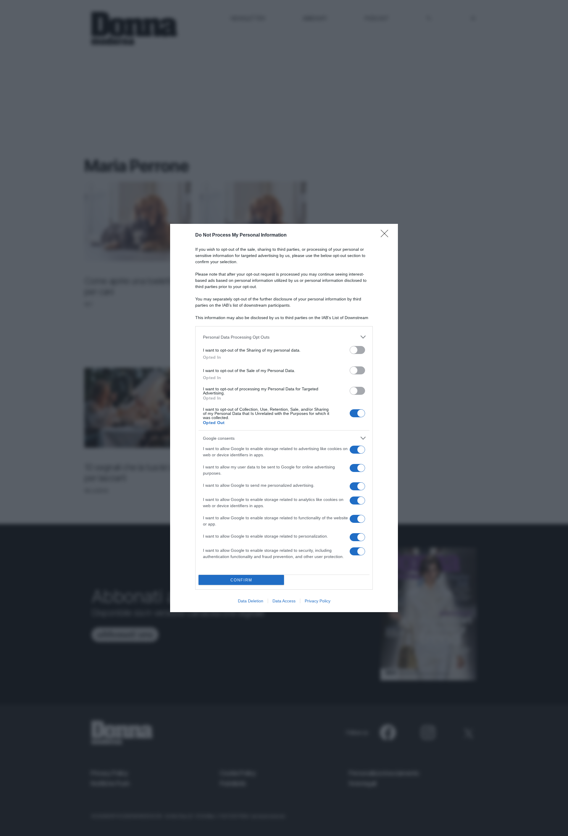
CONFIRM (241, 580)
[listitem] (284, 337)
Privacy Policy (317, 601)
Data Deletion (250, 601)
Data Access (284, 601)
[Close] (386, 235)
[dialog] (284, 418)
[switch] (357, 350)
